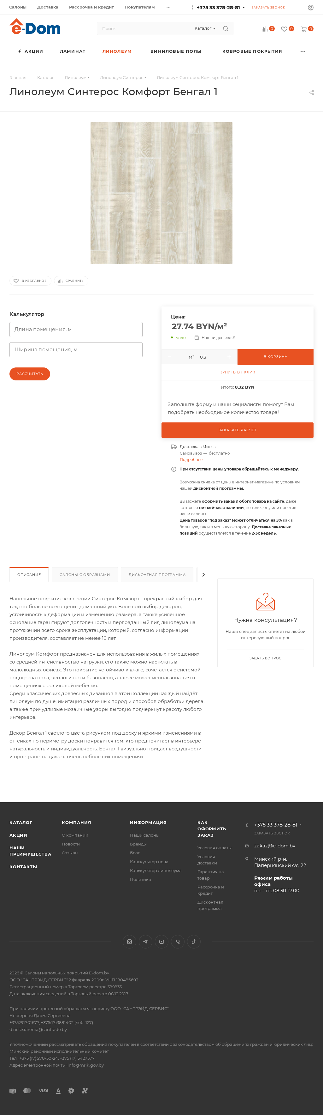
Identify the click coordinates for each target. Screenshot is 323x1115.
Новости (71, 843)
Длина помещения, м (43, 329)
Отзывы (70, 852)
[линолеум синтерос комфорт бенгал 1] (161, 193)
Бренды (138, 843)
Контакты (23, 866)
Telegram (145, 941)
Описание (29, 575)
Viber (178, 941)
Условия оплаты (214, 847)
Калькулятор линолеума (156, 870)
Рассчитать (29, 374)
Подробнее (191, 459)
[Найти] (225, 28)
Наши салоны (144, 835)
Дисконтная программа (157, 575)
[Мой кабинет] (311, 8)
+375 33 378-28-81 (218, 7)
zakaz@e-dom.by (274, 846)
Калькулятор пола (149, 861)
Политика (140, 879)
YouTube (161, 941)
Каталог (20, 822)
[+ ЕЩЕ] (303, 51)
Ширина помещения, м (46, 349)
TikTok (194, 941)
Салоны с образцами (85, 575)
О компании (75, 835)
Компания (76, 822)
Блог (135, 852)
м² (191, 357)
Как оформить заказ (211, 829)
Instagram (129, 941)
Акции (18, 835)
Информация (148, 822)
